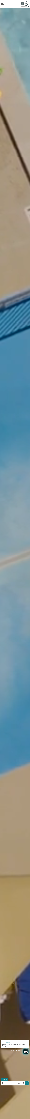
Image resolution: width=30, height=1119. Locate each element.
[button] (27, 1083)
